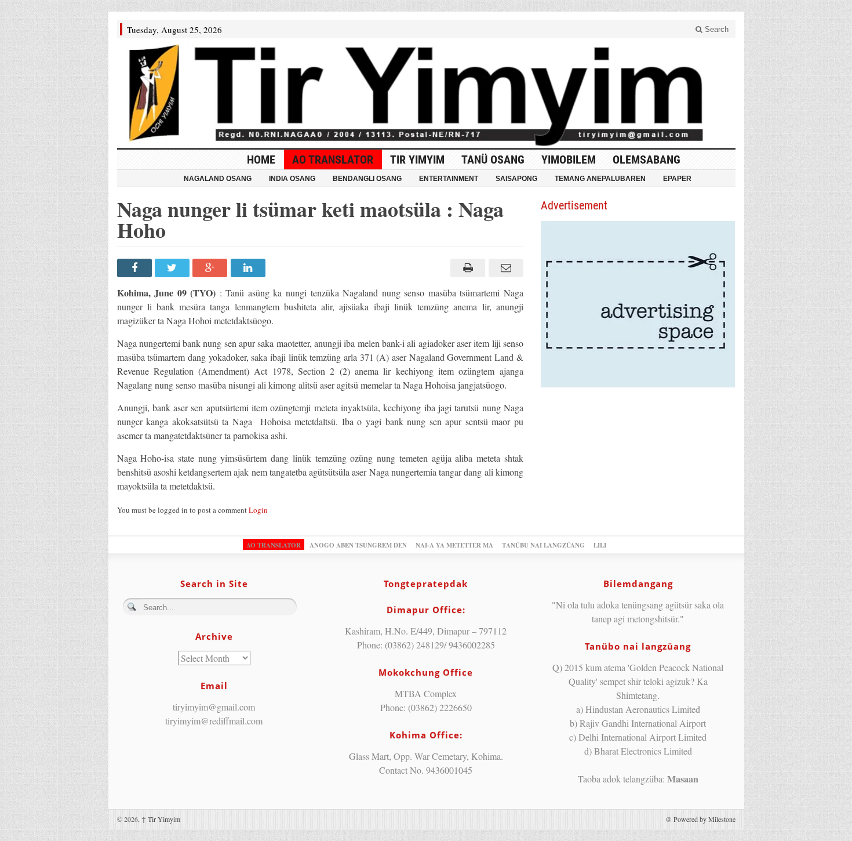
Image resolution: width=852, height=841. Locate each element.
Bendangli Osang (367, 179)
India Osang (292, 179)
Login (258, 510)
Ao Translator (332, 159)
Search (715, 29)
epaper (677, 179)
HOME (261, 159)
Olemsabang (646, 159)
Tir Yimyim (417, 159)
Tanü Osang (493, 159)
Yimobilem (568, 159)
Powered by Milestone (704, 819)
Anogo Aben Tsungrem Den (358, 545)
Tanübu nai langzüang (543, 545)
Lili (600, 545)
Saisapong (516, 179)
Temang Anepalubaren (600, 179)
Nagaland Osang (218, 179)
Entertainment (448, 179)
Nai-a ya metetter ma (454, 545)
